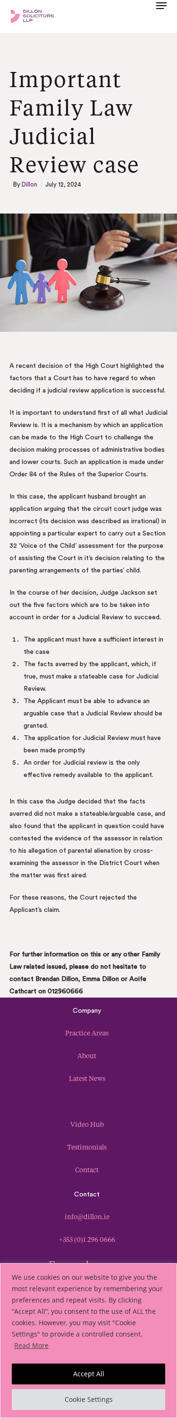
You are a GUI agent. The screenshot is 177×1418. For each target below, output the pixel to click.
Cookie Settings (89, 1399)
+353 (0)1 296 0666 (87, 1239)
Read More (31, 1345)
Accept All (88, 1373)
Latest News (87, 1078)
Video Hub (87, 1124)
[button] (161, 15)
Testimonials (87, 1146)
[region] (88, 1340)
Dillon (29, 184)
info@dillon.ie (87, 1216)
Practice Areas (87, 1032)
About (86, 1055)
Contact (87, 1169)
